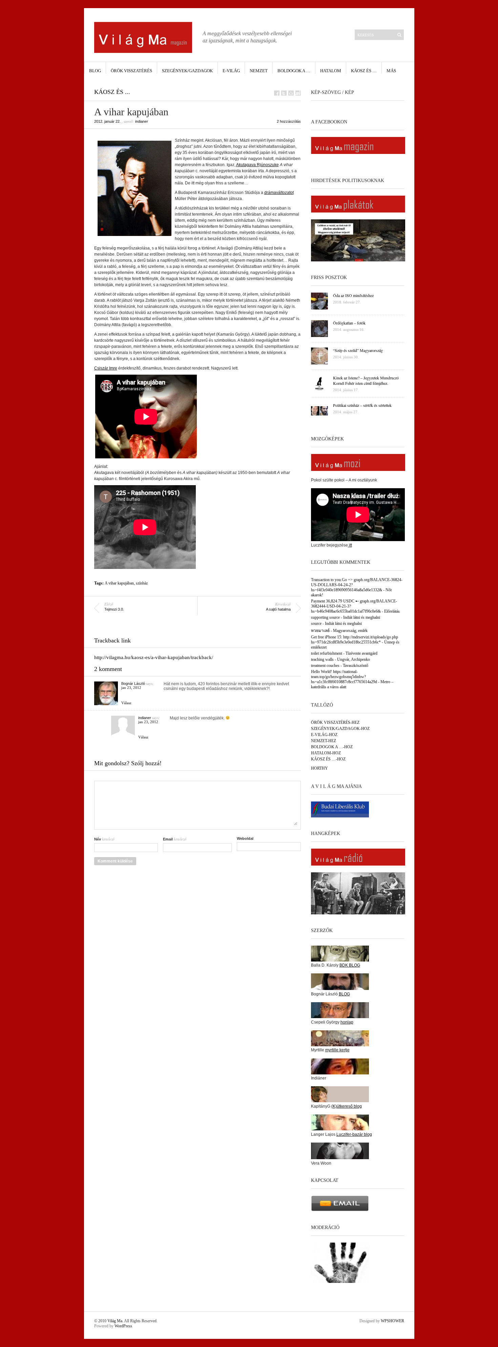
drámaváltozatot (279, 192)
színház (142, 583)
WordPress (123, 1326)
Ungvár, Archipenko (353, 659)
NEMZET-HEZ (323, 740)
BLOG (95, 70)
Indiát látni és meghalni (361, 617)
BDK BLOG (349, 965)
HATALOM (330, 70)
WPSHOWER (392, 1321)
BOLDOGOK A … (293, 70)
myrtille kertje (337, 1050)
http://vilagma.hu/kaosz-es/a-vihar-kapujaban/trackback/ (153, 657)
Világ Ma (114, 1321)
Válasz (126, 703)
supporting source (325, 617)
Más (391, 70)
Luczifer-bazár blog (354, 1134)
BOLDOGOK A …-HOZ (332, 747)
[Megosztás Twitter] (284, 93)
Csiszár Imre (105, 368)
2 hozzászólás (289, 121)
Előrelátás (392, 611)
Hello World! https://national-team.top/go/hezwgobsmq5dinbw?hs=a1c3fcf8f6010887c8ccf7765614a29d (344, 676)
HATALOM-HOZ (326, 753)
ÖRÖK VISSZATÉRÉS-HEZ (335, 722)
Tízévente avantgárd (361, 653)
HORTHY (319, 768)
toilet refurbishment (326, 653)
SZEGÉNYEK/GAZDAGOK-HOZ (340, 728)
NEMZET (259, 70)
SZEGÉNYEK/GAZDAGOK (187, 70)
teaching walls (322, 659)
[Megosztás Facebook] (276, 93)
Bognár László (133, 683)
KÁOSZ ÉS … (364, 70)
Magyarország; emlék (350, 630)
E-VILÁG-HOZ (324, 734)
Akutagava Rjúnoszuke (257, 164)
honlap (346, 1022)
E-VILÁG (231, 70)
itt (350, 545)
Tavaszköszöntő (355, 665)
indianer (141, 121)
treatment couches (325, 665)
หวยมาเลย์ (320, 630)
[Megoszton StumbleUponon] (298, 93)
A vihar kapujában (119, 583)
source (316, 623)
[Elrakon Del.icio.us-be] (291, 93)
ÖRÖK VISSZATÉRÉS (131, 70)
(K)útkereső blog (346, 1106)
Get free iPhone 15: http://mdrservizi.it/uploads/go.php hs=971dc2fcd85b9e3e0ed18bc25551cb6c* (354, 640)
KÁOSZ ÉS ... (112, 91)
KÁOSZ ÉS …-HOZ (328, 759)
